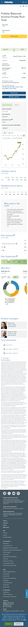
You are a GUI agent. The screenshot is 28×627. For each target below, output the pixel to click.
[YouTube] (13, 493)
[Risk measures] (14, 234)
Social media (6, 584)
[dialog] (14, 619)
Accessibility (6, 580)
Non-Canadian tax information (9, 596)
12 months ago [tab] (4, 277)
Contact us (5, 523)
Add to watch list (15, 97)
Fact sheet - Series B (12, 349)
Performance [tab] (7, 105)
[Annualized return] (12, 119)
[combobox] (5, 128)
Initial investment (6, 109)
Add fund (11, 132)
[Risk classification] (17, 255)
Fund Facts (9, 345)
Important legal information (9, 571)
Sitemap (5, 535)
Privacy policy (6, 573)
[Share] (20, 6)
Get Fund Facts (14, 93)
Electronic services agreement (9, 578)
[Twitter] (9, 493)
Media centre (6, 527)
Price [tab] (17, 105)
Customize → (19, 623)
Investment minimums (8, 561)
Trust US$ (4, 86)
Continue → (8, 623)
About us (5, 520)
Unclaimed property (7, 582)
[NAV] (5, 55)
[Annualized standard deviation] (16, 243)
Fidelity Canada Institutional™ (10, 506)
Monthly (24, 77)
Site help (5, 532)
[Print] (23, 6)
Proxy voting (5, 554)
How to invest (14, 36)
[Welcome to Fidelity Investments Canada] (8, 2)
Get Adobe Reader (7, 537)
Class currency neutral (17, 86)
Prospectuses (6, 543)
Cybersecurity (6, 587)
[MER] (5, 72)
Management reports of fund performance (12, 550)
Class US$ (9, 86)
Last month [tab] (9, 277)
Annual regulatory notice (8, 563)
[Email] (26, 6)
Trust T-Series (13, 88)
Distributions (6, 592)
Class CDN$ (5, 88)
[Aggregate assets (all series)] (8, 68)
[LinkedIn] (4, 493)
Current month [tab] (15, 277)
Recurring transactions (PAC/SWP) (11, 125)
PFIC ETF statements (7, 594)
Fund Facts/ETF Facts (7, 545)
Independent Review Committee (10, 547)
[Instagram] (18, 493)
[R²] (3, 250)
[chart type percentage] (7, 133)
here (25, 620)
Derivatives (5, 558)
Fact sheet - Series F (12, 353)
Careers (4, 525)
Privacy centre (6, 576)
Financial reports (6, 552)
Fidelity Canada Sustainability (9, 565)
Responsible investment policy (10, 556)
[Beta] (4, 247)
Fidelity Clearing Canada (8, 511)
